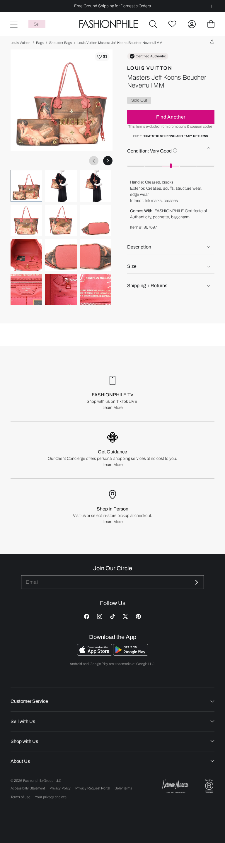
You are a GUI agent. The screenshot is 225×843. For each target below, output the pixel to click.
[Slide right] (107, 160)
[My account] (192, 24)
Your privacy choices (51, 797)
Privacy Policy (60, 788)
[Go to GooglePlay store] (130, 654)
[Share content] (212, 41)
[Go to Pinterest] (138, 616)
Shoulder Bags (60, 43)
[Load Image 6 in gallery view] (95, 220)
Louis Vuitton (20, 43)
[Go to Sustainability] (209, 786)
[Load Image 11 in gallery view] (61, 289)
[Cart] (211, 24)
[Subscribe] (196, 582)
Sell (37, 24)
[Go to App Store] (95, 654)
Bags (40, 43)
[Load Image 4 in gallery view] (26, 220)
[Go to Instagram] (99, 616)
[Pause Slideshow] (210, 6)
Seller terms (123, 788)
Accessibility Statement (28, 788)
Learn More (113, 407)
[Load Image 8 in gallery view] (61, 255)
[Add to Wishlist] (102, 56)
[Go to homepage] (108, 24)
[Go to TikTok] (112, 616)
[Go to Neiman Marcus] (175, 786)
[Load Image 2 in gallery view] (61, 186)
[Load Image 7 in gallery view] (26, 255)
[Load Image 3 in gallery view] (95, 186)
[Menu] (13, 24)
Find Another (170, 116)
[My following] (172, 24)
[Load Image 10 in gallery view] (26, 289)
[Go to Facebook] (86, 616)
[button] (153, 24)
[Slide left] (93, 160)
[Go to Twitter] (125, 616)
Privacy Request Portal (92, 788)
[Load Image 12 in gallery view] (95, 289)
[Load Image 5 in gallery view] (61, 220)
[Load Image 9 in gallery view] (95, 255)
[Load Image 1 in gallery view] (26, 186)
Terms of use (20, 797)
